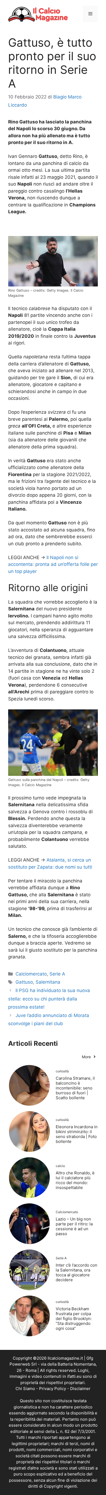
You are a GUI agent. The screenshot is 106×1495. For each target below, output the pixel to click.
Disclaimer (80, 1388)
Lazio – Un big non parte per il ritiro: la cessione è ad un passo (74, 1226)
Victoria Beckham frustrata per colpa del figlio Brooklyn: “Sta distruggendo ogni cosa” (74, 1318)
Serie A (57, 974)
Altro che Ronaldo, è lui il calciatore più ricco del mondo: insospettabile (75, 1180)
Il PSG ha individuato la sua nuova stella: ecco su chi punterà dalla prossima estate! (49, 999)
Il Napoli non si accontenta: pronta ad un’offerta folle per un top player (53, 564)
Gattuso (24, 982)
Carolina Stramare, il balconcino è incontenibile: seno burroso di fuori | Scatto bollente (75, 1088)
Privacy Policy (52, 1388)
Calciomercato (31, 974)
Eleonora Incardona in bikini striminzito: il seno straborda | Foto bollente (77, 1134)
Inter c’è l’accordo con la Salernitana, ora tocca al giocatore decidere (76, 1272)
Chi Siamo (25, 1388)
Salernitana (48, 982)
